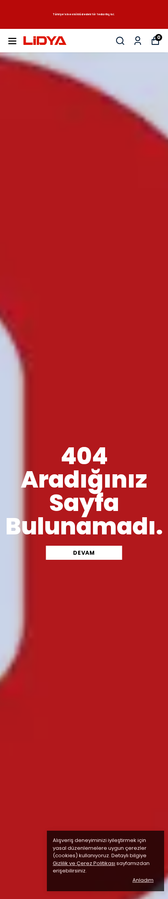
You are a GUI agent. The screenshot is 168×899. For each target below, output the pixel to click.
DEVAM (84, 553)
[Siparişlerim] (138, 41)
